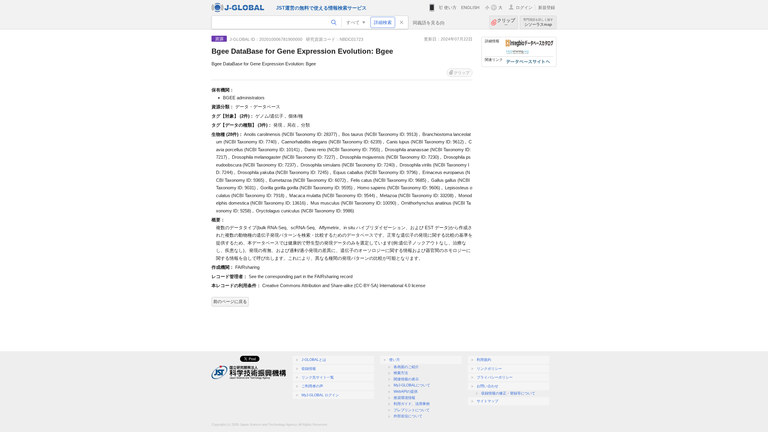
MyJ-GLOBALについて (412, 385)
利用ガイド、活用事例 (412, 404)
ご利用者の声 (312, 386)
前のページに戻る (230, 301)
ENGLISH (470, 7)
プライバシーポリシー (495, 377)
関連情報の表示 (406, 379)
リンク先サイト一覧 (318, 377)
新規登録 (546, 7)
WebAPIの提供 (406, 391)
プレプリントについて (412, 410)
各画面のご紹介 (406, 367)
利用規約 (484, 360)
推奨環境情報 (404, 398)
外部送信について (408, 416)
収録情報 (309, 369)
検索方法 (401, 373)
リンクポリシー (489, 369)
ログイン (524, 7)
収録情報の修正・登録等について (508, 393)
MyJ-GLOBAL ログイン (320, 395)
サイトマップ (487, 401)
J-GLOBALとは (314, 360)
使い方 (450, 7)
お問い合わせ (487, 386)
